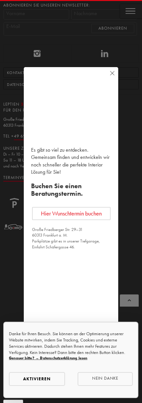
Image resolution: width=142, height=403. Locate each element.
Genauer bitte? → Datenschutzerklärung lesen (48, 358)
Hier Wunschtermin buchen (71, 213)
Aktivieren (37, 379)
